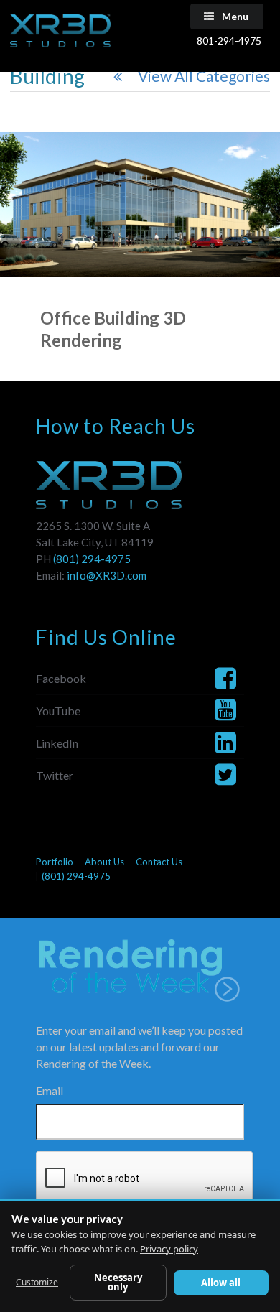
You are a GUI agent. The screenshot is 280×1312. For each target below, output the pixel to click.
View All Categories (204, 76)
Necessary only (118, 1282)
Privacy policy (169, 1248)
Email (49, 1090)
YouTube (58, 710)
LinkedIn (57, 743)
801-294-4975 (229, 40)
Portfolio (54, 862)
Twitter (54, 775)
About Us (104, 862)
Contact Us (159, 862)
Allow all (221, 1282)
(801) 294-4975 (92, 558)
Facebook (61, 678)
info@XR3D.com (106, 575)
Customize (37, 1282)
